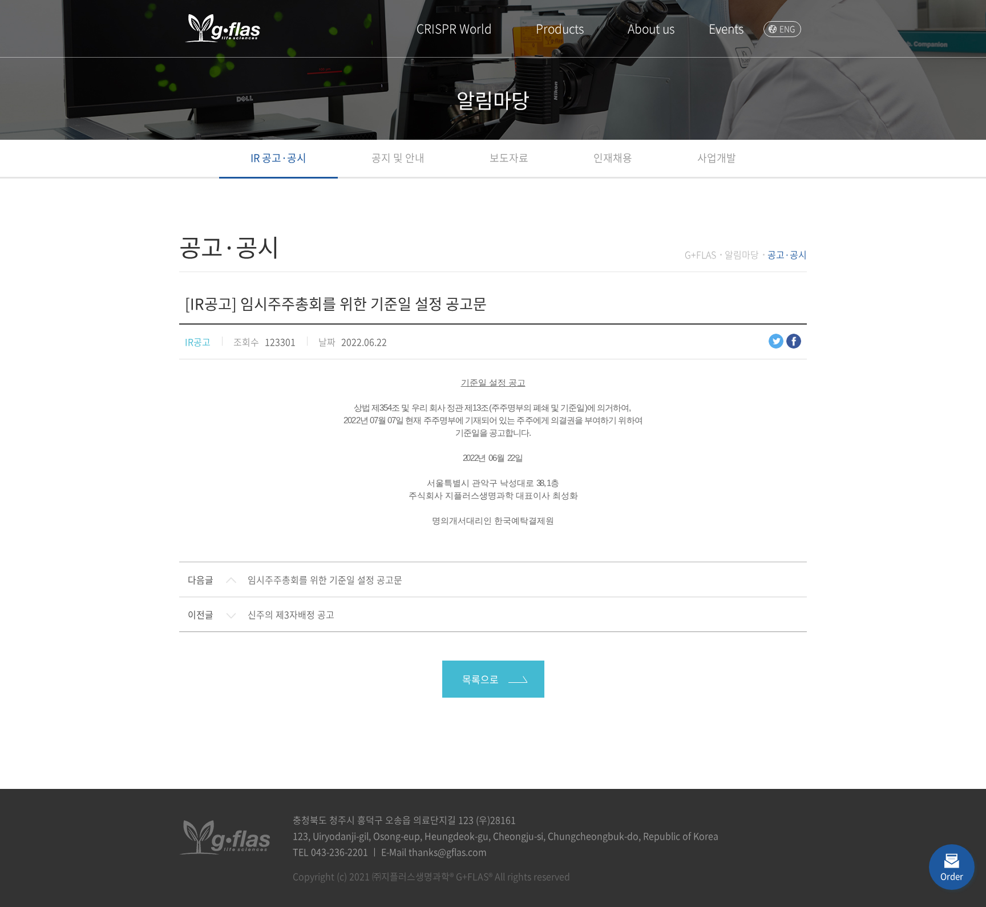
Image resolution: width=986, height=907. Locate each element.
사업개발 (716, 157)
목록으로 (480, 679)
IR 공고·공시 (278, 157)
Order (951, 876)
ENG (787, 28)
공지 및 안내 (398, 157)
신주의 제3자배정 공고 (291, 614)
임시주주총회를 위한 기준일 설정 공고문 (325, 579)
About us (651, 28)
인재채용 (612, 157)
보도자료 (509, 157)
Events (726, 28)
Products (560, 28)
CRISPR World (454, 28)
